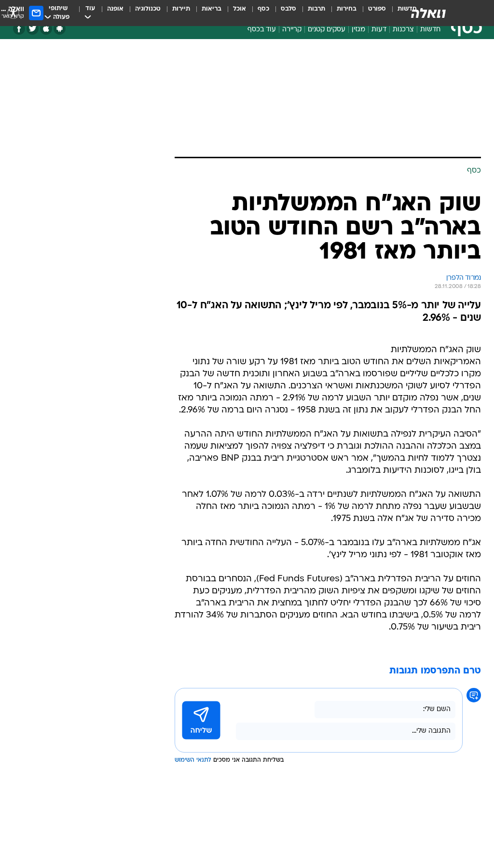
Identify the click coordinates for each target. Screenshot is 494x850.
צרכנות (403, 30)
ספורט (377, 9)
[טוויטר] (33, 29)
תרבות (316, 9)
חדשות (430, 30)
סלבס (288, 9)
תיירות (181, 9)
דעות (378, 30)
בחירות (347, 9)
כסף (263, 9)
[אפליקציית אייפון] (46, 29)
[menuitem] (371, 13)
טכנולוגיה (148, 9)
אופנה (115, 9)
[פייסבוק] (19, 29)
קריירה (292, 30)
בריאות (211, 9)
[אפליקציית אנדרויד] (60, 29)
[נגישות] (13, 13)
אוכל (239, 9)
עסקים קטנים (326, 30)
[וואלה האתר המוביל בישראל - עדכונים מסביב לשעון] (428, 13)
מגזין (358, 30)
